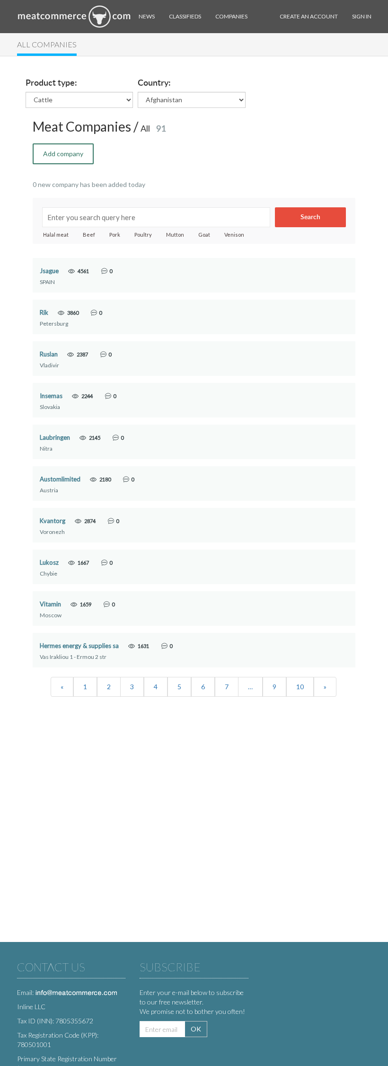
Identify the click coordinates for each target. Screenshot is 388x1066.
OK (196, 1029)
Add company (63, 154)
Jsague (49, 271)
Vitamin (50, 604)
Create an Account (309, 16)
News (147, 16)
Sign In (361, 16)
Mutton (175, 234)
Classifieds (185, 16)
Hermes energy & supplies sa (79, 645)
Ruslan (49, 354)
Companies (231, 16)
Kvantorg (52, 520)
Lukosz (49, 562)
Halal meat (56, 234)
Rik (44, 312)
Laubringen (55, 437)
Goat (204, 234)
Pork (114, 234)
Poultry (143, 234)
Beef (89, 234)
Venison (234, 234)
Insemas (51, 396)
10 (300, 687)
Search (310, 217)
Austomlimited (60, 479)
